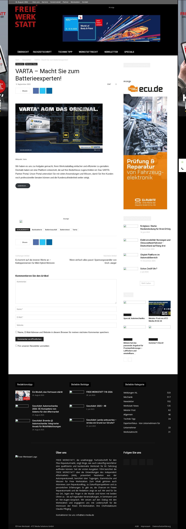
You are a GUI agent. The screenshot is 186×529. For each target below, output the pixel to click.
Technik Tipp (65, 52)
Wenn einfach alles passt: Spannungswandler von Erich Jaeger (93, 261)
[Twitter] (168, 2)
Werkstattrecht (88, 52)
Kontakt (85, 2)
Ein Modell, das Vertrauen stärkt (47, 392)
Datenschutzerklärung (162, 526)
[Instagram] (159, 2)
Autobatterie (37, 230)
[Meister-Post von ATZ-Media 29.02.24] (160, 308)
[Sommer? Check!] (160, 333)
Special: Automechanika (134, 318)
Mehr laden (146, 283)
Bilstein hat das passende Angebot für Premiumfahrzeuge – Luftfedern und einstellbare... (133, 348)
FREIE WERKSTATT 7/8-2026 (99, 392)
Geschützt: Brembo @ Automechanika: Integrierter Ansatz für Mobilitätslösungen (46, 423)
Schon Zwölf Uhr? (148, 268)
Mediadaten (75, 2)
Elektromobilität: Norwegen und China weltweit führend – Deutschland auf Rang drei (155, 243)
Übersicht (23, 52)
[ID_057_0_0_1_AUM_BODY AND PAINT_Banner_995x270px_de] (111, 28)
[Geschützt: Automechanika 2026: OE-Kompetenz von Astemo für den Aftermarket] (21, 409)
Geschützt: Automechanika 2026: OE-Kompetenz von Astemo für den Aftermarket (45, 409)
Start (17, 60)
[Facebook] (154, 2)
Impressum (145, 526)
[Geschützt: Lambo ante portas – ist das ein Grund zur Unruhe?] (76, 423)
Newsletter (111, 52)
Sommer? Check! (156, 343)
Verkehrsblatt (55, 2)
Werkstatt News (31, 64)
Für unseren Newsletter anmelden (33, 346)
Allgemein (153, 339)
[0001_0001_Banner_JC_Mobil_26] (20, 221)
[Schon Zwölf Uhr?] (131, 272)
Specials (129, 52)
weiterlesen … (23, 186)
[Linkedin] (163, 2)
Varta (75, 230)
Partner (65, 2)
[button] (167, 52)
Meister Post (154, 315)
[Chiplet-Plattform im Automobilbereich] (131, 258)
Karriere (45, 2)
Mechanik (128, 339)
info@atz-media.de (85, 515)
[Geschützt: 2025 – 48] (76, 409)
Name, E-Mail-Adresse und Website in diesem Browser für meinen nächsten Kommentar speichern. (63, 332)
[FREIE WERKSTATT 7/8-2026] (76, 396)
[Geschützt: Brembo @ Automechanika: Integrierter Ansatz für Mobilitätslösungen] (22, 424)
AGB (137, 526)
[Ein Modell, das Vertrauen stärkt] (22, 396)
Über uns (36, 2)
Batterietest (65, 230)
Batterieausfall (51, 230)
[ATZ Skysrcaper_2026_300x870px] (145, 208)
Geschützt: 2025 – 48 (96, 406)
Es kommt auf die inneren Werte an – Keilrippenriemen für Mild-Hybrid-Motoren (35, 261)
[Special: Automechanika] (135, 308)
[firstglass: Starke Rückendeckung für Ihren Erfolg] (131, 230)
